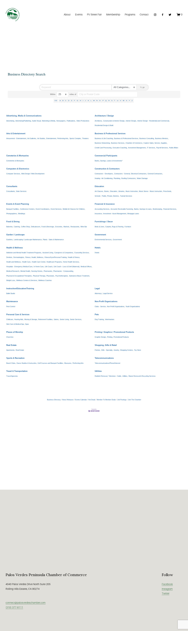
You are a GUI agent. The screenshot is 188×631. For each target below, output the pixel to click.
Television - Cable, (115, 376)
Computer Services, (13, 174)
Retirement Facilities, (45, 319)
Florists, (97, 350)
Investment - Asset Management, (115, 213)
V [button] (120, 100)
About (67, 14)
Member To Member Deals (106, 400)
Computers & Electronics (17, 169)
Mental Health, (25, 271)
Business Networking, (102, 143)
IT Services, (151, 148)
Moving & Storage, (30, 319)
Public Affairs (173, 148)
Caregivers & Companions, (64, 252)
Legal (97, 288)
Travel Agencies (12, 376)
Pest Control (10, 306)
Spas (27, 324)
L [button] (91, 100)
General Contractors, (155, 174)
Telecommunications (104, 358)
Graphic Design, (100, 337)
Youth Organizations (133, 306)
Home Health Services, (71, 262)
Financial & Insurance (105, 204)
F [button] (74, 100)
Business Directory (54, 400)
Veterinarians (109, 319)
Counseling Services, (81, 252)
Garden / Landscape (15, 235)
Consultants (11, 186)
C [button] (65, 100)
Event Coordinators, (43, 209)
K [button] (88, 100)
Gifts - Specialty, (107, 350)
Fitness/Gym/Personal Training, (56, 257)
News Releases (67, 400)
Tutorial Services (126, 196)
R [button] (109, 100)
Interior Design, (131, 121)
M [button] (94, 100)
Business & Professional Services (110, 133)
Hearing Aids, (19, 319)
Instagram (167, 588)
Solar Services (21, 191)
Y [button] (129, 100)
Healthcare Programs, (54, 262)
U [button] (117, 100)
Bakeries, (9, 227)
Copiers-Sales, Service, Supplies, (155, 143)
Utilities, (125, 376)
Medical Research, (13, 271)
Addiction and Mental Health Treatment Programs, (24, 252)
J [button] (85, 100)
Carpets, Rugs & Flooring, (114, 227)
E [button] (71, 100)
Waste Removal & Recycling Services (142, 376)
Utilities (98, 371)
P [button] (103, 100)
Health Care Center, (39, 262)
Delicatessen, (36, 227)
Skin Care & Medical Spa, (15, 324)
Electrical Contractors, (139, 174)
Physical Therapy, (39, 276)
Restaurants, (75, 227)
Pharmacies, (48, 271)
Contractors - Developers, (104, 174)
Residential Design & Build (104, 125)
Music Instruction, (132, 191)
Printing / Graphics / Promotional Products (114, 332)
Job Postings (121, 400)
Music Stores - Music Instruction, (150, 191)
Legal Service (108, 293)
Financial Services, (170, 209)
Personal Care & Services (17, 314)
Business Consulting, (146, 138)
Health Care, (26, 262)
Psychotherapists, (61, 276)
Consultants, (10, 191)
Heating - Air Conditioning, (104, 178)
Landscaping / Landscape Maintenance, (28, 239)
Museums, (68, 363)
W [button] (123, 100)
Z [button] (132, 100)
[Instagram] (155, 14)
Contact (144, 14)
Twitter (165, 593)
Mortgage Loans (133, 213)
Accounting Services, (102, 209)
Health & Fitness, (74, 257)
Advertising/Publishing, (23, 121)
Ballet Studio (10, 293)
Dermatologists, (19, 257)
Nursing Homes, (37, 271)
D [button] (68, 100)
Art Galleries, (32, 138)
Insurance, (98, 213)
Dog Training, (99, 319)
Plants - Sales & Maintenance (53, 239)
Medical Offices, (86, 266)
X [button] (126, 100)
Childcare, (10, 319)
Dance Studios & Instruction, (27, 363)
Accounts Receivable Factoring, (122, 209)
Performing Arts (78, 363)
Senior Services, (76, 319)
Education (99, 186)
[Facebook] (162, 14)
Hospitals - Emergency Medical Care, (19, 266)
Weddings (21, 213)
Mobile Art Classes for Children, (74, 209)
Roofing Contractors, (128, 178)
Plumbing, (117, 178)
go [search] (143, 87)
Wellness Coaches (45, 280)
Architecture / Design (104, 116)
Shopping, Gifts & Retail (106, 345)
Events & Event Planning (17, 204)
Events (79, 14)
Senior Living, (64, 319)
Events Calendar (81, 400)
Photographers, (11, 213)
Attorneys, (98, 293)
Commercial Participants (106, 156)
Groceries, (59, 227)
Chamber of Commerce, (134, 143)
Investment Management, (137, 148)
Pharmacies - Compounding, (63, 271)
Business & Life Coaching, (104, 138)
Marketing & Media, (49, 121)
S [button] (111, 100)
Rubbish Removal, (101, 376)
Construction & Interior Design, (114, 121)
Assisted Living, (48, 252)
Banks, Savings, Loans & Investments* (108, 161)
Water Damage (142, 178)
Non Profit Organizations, (116, 306)
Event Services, (56, 209)
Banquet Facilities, (12, 209)
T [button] (114, 100)
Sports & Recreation (15, 358)
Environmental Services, (103, 239)
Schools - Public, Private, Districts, (107, 196)
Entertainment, (51, 138)
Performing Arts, (63, 138)
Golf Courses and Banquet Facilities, (51, 363)
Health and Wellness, (13, 262)
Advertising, (10, 121)
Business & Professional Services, (126, 138)
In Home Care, (39, 266)
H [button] (80, 100)
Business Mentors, (161, 138)
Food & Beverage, (47, 227)
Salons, (56, 319)
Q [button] (106, 100)
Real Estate (11, 345)
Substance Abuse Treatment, (79, 276)
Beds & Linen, (100, 227)
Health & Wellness (14, 248)
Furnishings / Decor (104, 221)
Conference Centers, (27, 209)
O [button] (100, 100)
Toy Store (137, 350)
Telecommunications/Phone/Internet (107, 363)
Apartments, (10, 350)
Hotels (97, 248)
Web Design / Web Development (32, 174)
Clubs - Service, (100, 306)
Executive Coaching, (120, 148)
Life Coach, (49, 266)
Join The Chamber (134, 400)
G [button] (77, 100)
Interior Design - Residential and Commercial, (153, 121)
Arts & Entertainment (15, 133)
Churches (9, 337)
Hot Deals (91, 400)
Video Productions (82, 121)
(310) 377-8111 (14, 607)
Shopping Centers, (126, 350)
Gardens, (9, 239)
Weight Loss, (11, 280)
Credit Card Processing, (103, 148)
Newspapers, (61, 121)
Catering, (17, 227)
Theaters (85, 138)
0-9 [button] (56, 100)
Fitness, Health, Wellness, (34, 257)
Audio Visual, (36, 121)
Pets (97, 314)
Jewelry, (116, 350)
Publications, (71, 121)
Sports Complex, (75, 138)
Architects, (98, 121)
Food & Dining (13, 221)
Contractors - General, (122, 174)
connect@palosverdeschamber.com (26, 602)
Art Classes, (99, 191)
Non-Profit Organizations (106, 301)
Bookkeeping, (157, 209)
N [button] (97, 100)
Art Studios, (41, 138)
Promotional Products (121, 337)
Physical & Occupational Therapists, (19, 276)
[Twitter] (169, 14)
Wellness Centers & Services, (27, 280)
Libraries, (121, 191)
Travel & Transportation (16, 371)
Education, (114, 191)
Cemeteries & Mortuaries (17, 156)
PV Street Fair (94, 14)
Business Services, (118, 143)
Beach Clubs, (11, 363)
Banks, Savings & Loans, (143, 209)
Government (100, 235)
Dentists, (9, 257)
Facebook (167, 584)
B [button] (62, 100)
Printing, (110, 337)
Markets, (66, 227)
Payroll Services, (162, 148)
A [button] (60, 100)
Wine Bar (83, 227)
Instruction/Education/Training (20, 288)
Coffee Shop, (25, 227)
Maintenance (12, 301)
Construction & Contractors (107, 169)
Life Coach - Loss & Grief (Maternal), (67, 266)
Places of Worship (14, 332)
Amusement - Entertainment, (16, 138)
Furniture (128, 227)
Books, (106, 191)
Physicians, (50, 276)
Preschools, (167, 191)
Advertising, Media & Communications (23, 116)
